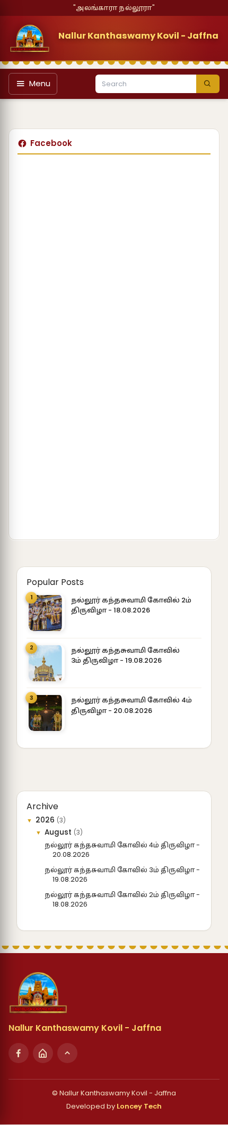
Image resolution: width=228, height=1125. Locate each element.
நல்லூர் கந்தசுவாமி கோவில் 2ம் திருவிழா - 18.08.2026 (131, 605)
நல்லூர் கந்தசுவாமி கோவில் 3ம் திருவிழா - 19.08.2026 (125, 655)
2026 (46, 820)
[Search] (208, 84)
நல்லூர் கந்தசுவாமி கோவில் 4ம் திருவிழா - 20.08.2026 (131, 705)
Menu (39, 83)
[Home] (43, 1053)
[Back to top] (67, 1053)
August (59, 832)
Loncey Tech (139, 1106)
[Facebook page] (18, 1053)
